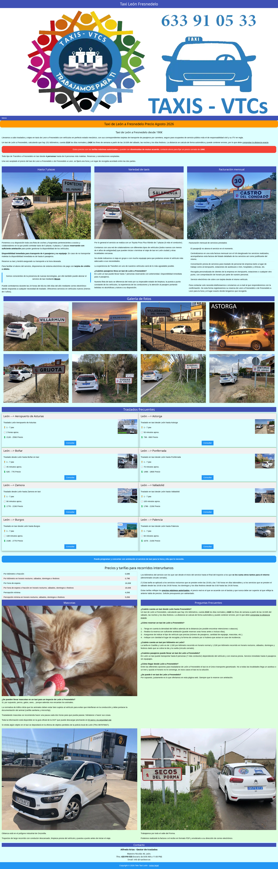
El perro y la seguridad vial (99, 720)
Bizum (57, 279)
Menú (4, 118)
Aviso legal (154, 865)
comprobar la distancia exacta (255, 142)
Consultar (70, 443)
